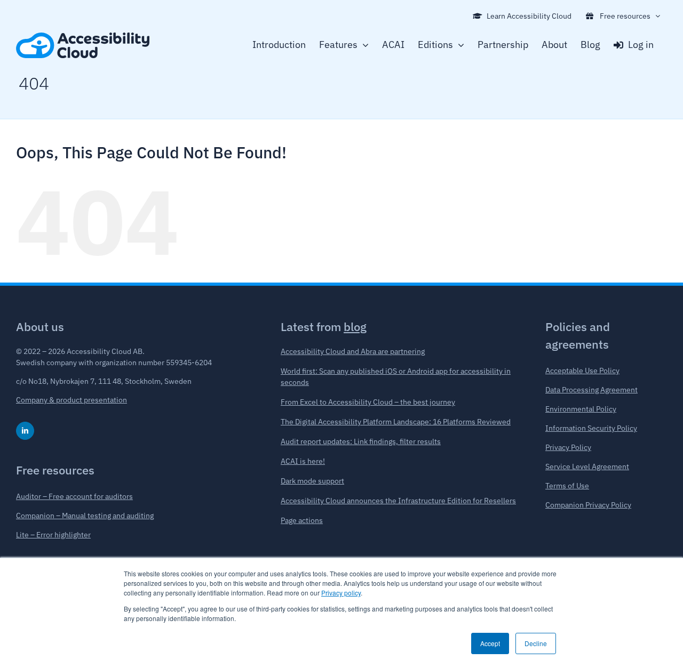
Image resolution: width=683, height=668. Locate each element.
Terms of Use (567, 485)
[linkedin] (25, 431)
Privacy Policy (568, 447)
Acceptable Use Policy (582, 370)
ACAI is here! (303, 461)
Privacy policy (341, 592)
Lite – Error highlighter (53, 535)
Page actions (302, 520)
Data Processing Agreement (591, 390)
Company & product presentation (71, 400)
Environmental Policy (580, 409)
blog (355, 326)
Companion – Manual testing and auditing (85, 515)
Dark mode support (312, 481)
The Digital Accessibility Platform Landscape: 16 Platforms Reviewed (396, 421)
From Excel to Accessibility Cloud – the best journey (368, 402)
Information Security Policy (591, 428)
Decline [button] (536, 643)
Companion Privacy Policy (588, 505)
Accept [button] (490, 643)
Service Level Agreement (587, 466)
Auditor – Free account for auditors (74, 496)
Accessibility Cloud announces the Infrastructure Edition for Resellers (398, 500)
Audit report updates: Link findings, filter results (361, 441)
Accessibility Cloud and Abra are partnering (353, 351)
